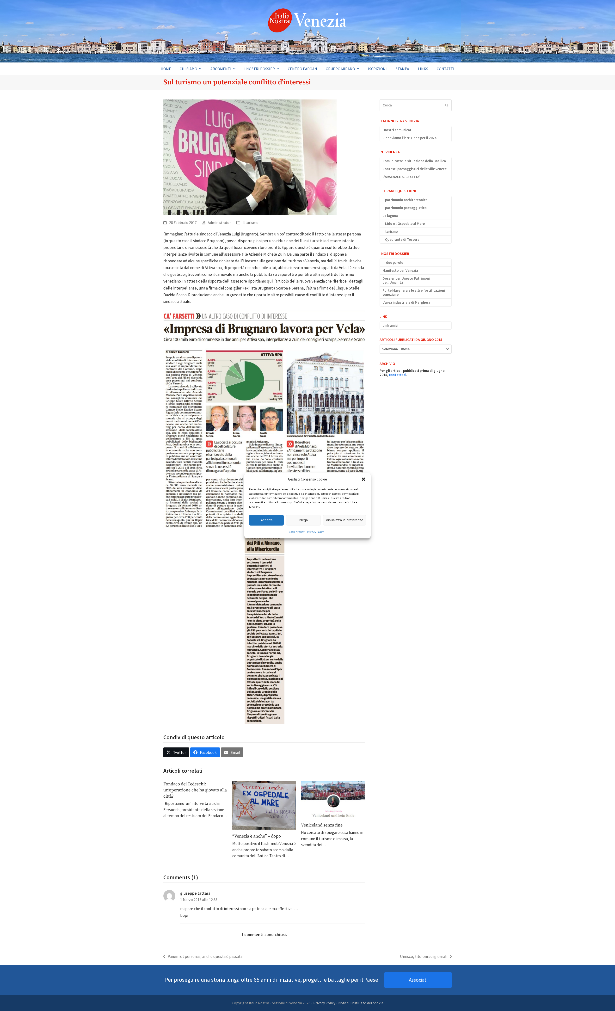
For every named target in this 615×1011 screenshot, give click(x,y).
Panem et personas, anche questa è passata (202, 957)
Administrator (219, 222)
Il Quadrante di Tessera (400, 239)
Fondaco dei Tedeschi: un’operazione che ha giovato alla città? (195, 790)
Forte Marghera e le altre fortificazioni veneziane (413, 292)
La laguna (390, 215)
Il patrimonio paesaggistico (404, 207)
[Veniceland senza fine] (333, 799)
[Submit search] (446, 105)
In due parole (392, 262)
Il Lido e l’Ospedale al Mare (403, 223)
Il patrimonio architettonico (405, 199)
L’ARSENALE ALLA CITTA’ (401, 176)
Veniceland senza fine (322, 825)
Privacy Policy (315, 531)
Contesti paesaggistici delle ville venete (414, 168)
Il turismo (250, 222)
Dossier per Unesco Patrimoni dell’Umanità (406, 280)
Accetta (266, 520)
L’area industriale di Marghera (406, 302)
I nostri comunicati (397, 130)
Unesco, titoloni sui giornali (423, 957)
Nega (303, 520)
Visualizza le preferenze (344, 520)
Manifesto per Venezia (400, 270)
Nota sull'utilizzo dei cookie (360, 1003)
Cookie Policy (297, 531)
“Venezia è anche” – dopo (256, 836)
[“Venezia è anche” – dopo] (264, 805)
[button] (363, 479)
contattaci (397, 374)
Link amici (390, 325)
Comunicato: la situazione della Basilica (414, 161)
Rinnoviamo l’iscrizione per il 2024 (409, 138)
